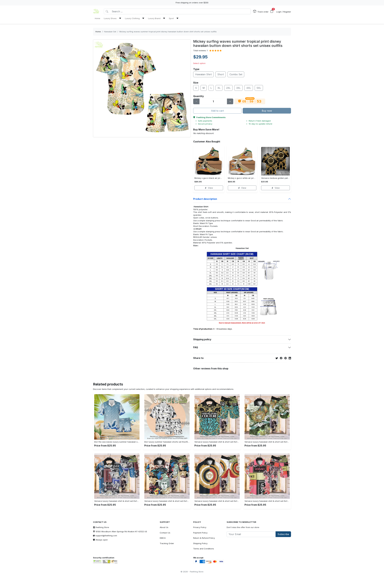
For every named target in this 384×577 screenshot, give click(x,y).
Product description (205, 198)
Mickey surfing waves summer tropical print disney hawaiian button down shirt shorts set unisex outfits (168, 31)
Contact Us (165, 532)
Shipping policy (202, 339)
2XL (228, 87)
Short (220, 74)
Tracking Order (167, 543)
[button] (271, 11)
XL (219, 87)
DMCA (163, 538)
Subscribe (283, 534)
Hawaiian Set (110, 31)
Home (98, 31)
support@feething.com (106, 535)
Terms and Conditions (203, 548)
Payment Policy (200, 532)
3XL (238, 87)
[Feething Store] (96, 11)
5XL (259, 87)
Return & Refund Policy (204, 538)
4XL (248, 87)
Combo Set (236, 74)
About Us (164, 527)
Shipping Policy (200, 543)
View (210, 188)
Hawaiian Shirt (203, 74)
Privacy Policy (199, 527)
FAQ (195, 347)
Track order (262, 12)
